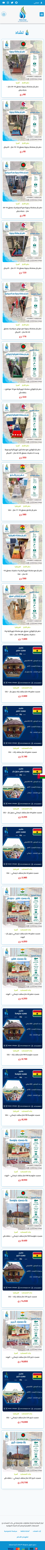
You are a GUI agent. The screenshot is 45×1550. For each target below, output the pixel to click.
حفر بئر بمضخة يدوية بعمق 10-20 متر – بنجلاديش (22, 88)
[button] (42, 14)
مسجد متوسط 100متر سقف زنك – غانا (22, 1054)
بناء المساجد (27, 687)
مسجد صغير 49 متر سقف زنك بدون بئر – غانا (22, 691)
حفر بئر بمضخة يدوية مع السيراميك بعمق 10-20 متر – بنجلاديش (22, 209)
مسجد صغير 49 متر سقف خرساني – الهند (22, 994)
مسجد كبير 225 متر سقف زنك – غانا (22, 1296)
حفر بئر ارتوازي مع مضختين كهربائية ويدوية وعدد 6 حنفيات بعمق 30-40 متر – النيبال (22, 451)
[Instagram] (8, 3)
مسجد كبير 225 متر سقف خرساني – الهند (22, 1357)
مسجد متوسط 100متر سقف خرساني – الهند (22, 1175)
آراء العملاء (37, 1531)
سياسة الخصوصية (10, 1531)
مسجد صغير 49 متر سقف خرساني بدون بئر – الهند (22, 935)
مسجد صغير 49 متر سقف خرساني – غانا (22, 873)
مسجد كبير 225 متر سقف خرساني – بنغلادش (22, 1478)
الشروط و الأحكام (22, 1536)
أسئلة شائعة (24, 1531)
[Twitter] (12, 3)
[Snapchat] (16, 3)
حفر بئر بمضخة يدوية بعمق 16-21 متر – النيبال (22, 268)
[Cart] (3, 14)
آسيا (18, 82)
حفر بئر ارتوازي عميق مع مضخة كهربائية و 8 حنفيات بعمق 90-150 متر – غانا (22, 632)
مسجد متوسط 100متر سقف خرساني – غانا (22, 1115)
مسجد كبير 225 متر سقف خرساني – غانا (22, 1417)
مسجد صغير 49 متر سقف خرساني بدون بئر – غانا (22, 812)
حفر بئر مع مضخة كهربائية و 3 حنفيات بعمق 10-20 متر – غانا (22, 572)
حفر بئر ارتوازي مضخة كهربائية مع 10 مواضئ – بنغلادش (23, 390)
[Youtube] (3, 3)
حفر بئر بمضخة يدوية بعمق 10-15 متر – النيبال (22, 147)
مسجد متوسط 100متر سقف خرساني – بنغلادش (22, 1236)
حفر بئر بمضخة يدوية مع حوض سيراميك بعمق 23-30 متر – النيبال (22, 330)
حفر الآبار (25, 82)
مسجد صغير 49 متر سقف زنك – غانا (22, 752)
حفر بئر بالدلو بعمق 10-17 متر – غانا (22, 510)
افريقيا (18, 506)
